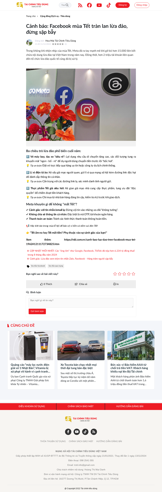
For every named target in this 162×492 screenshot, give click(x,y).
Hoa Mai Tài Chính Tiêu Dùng (60, 41)
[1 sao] (115, 274)
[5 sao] (133, 274)
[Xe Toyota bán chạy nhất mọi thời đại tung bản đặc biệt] (80, 345)
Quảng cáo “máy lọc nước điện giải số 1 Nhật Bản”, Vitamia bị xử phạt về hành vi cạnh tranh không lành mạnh (30, 369)
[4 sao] (129, 274)
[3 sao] (124, 274)
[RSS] (80, 5)
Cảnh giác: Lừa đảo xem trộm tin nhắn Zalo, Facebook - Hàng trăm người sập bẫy (71, 259)
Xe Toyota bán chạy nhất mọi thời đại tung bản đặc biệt (79, 367)
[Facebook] (89, 5)
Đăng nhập (142, 5)
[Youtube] (99, 5)
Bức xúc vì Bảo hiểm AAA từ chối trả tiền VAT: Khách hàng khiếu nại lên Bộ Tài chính (129, 368)
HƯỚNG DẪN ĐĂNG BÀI (109, 441)
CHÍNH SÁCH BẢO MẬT (81, 441)
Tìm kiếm (67, 5)
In (117, 284)
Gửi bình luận (37, 311)
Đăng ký (123, 5)
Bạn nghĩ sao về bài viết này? (42, 274)
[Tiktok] (108, 5)
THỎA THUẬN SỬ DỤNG (53, 441)
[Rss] (94, 432)
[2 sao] (120, 274)
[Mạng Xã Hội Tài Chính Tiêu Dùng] (32, 5)
